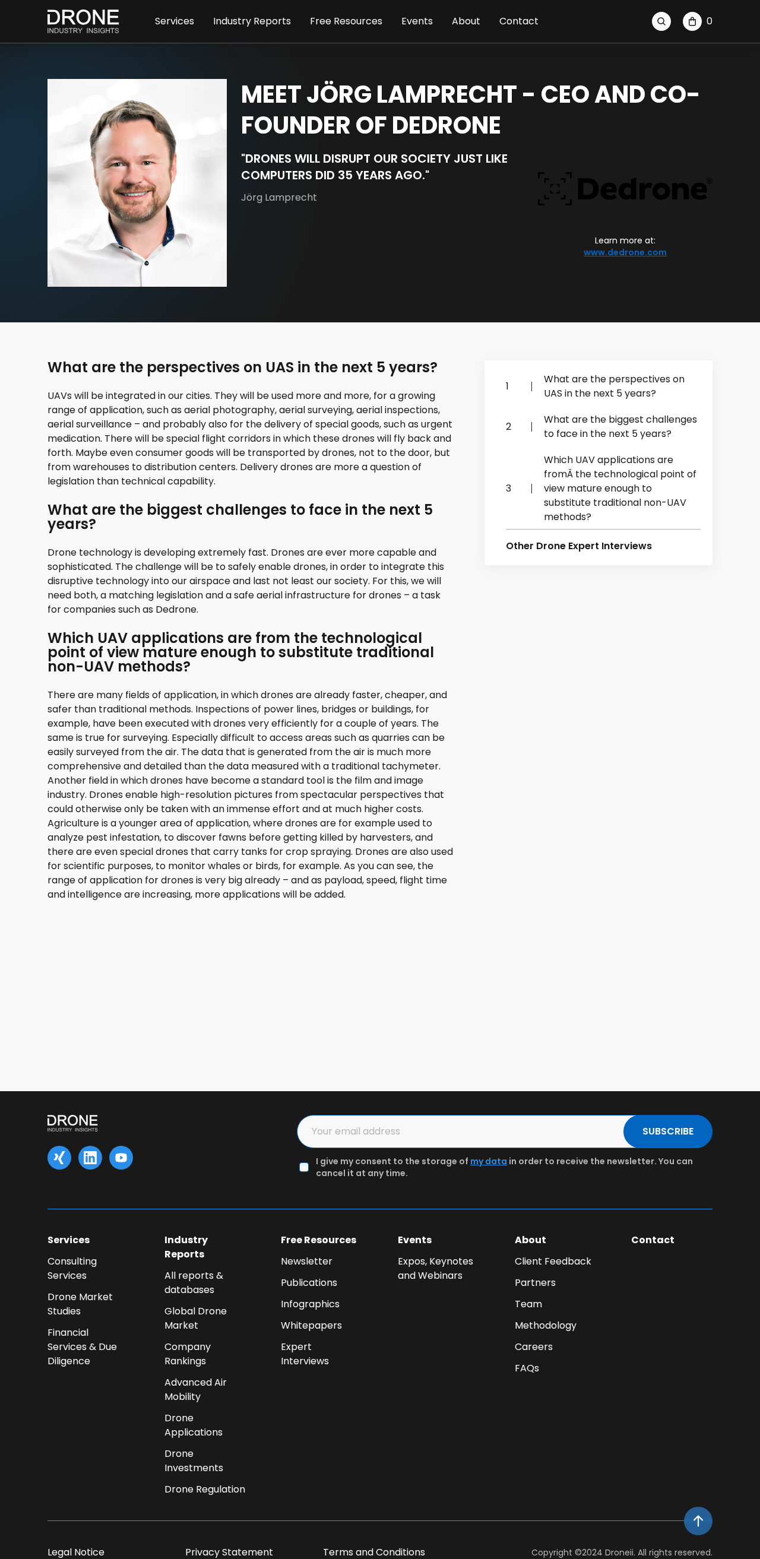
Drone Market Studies (80, 1304)
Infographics (310, 1304)
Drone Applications (193, 1425)
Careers (534, 1347)
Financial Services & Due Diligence (82, 1347)
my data (488, 1161)
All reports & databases (193, 1283)
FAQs (527, 1368)
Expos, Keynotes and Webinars (435, 1268)
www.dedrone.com (625, 252)
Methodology (546, 1325)
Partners (535, 1282)
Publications (309, 1282)
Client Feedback (553, 1261)
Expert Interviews (305, 1354)
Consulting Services (72, 1268)
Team (528, 1304)
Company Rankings (187, 1354)
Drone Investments (193, 1461)
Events (417, 21)
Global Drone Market (195, 1318)
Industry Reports (252, 21)
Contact (519, 21)
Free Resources (346, 21)
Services (174, 21)
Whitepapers (311, 1325)
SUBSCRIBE (668, 1131)
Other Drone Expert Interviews (579, 546)
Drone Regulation (204, 1489)
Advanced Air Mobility (195, 1389)
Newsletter (306, 1261)
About (466, 21)
